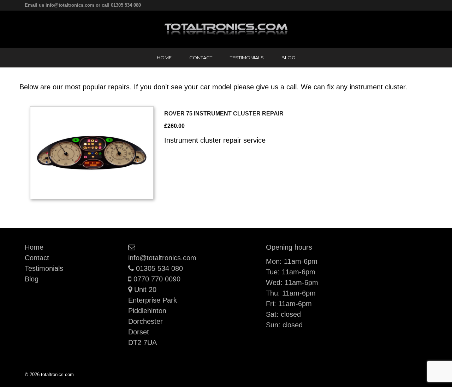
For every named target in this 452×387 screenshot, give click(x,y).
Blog (288, 57)
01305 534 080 (159, 268)
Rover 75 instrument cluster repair (224, 114)
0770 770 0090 (156, 279)
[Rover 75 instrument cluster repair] (91, 153)
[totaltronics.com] (226, 28)
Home (164, 57)
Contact (200, 57)
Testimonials (247, 57)
